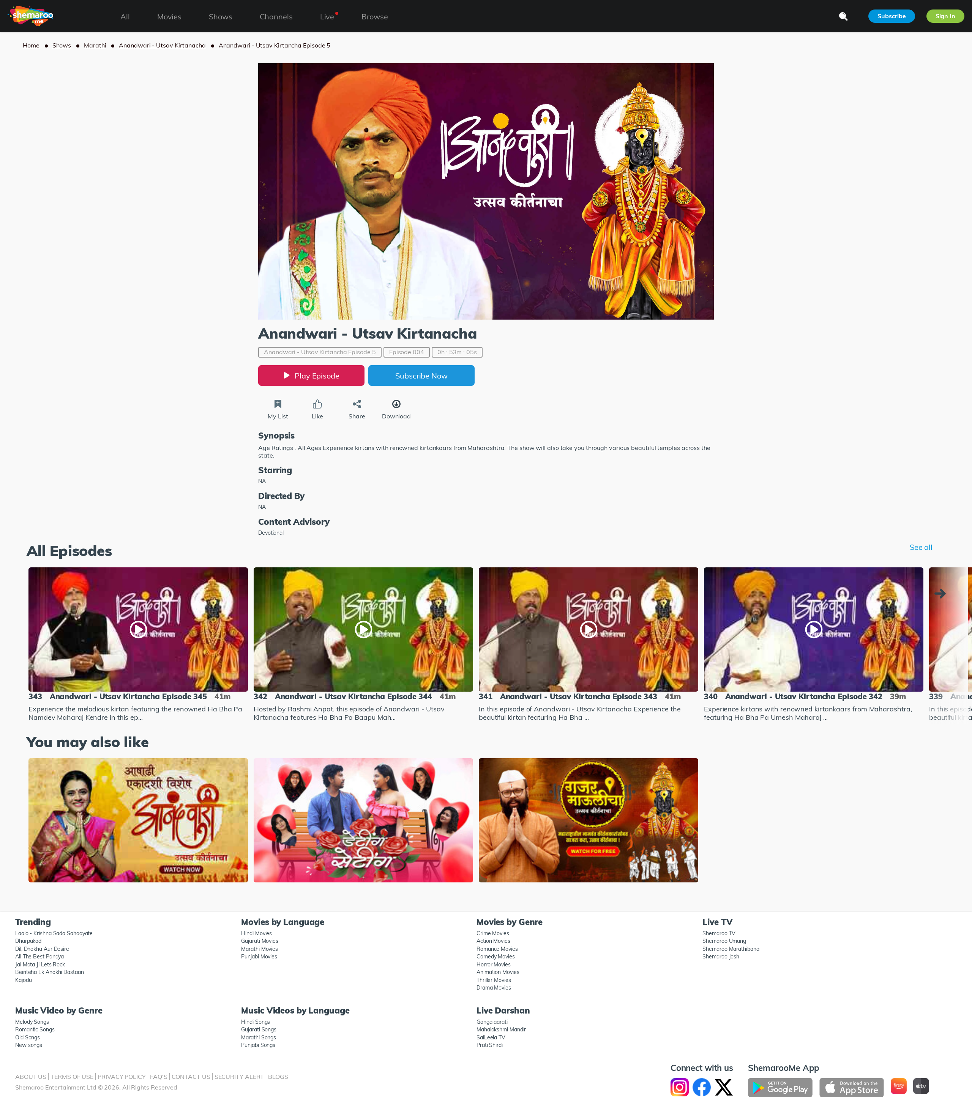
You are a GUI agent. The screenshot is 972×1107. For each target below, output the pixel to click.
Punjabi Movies (259, 956)
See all (921, 547)
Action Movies (493, 941)
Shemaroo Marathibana (730, 948)
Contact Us (191, 1076)
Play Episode (317, 375)
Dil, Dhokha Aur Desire (42, 948)
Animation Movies (498, 972)
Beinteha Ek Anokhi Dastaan (49, 972)
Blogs (278, 1076)
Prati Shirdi (490, 1045)
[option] (138, 645)
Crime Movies (493, 933)
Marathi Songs (258, 1037)
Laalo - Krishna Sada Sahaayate (54, 933)
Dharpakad (28, 941)
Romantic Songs (35, 1029)
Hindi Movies (256, 933)
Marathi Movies (259, 948)
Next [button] (942, 593)
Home (31, 45)
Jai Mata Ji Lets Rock (40, 964)
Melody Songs (32, 1021)
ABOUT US (30, 1076)
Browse (374, 16)
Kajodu (23, 980)
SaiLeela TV (491, 1037)
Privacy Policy (122, 1076)
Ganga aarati (492, 1021)
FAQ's (158, 1076)
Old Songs (27, 1037)
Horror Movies (494, 964)
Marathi (95, 45)
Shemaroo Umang (724, 941)
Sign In (945, 16)
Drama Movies (494, 987)
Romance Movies (497, 948)
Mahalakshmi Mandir (501, 1029)
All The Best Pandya (39, 956)
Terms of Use (71, 1076)
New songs (28, 1045)
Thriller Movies (494, 980)
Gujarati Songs (258, 1029)
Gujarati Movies (259, 941)
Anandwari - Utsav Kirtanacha (162, 45)
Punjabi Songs (258, 1045)
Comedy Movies (496, 956)
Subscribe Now (421, 375)
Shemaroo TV (718, 933)
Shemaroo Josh (720, 956)
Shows (61, 45)
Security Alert (239, 1076)
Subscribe (891, 16)
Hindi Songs (255, 1021)
